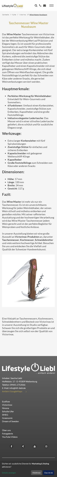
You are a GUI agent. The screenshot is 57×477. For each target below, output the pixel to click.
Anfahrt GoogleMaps (12, 391)
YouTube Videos (10, 436)
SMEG (5, 414)
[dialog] (28, 469)
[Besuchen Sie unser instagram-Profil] (46, 446)
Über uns (6, 430)
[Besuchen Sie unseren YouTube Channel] (34, 446)
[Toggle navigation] (51, 5)
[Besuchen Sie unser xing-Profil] (23, 446)
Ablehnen (36, 473)
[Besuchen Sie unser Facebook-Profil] (11, 446)
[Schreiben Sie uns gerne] (45, 6)
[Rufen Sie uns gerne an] (40, 6)
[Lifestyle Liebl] (12, 5)
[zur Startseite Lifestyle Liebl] (28, 368)
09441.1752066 (17, 384)
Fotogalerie (7, 433)
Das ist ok (48, 473)
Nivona (5, 408)
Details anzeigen (9, 473)
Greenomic (7, 418)
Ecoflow (6, 401)
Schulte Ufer (8, 411)
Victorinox (7, 404)
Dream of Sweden (10, 421)
